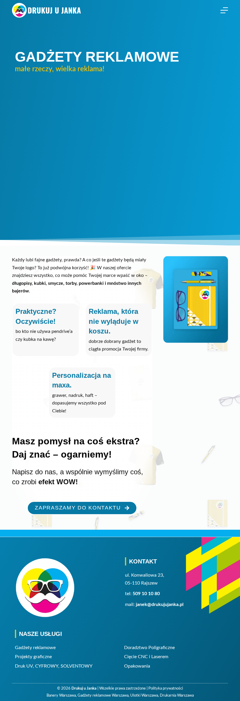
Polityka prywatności (165, 688)
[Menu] (224, 10)
